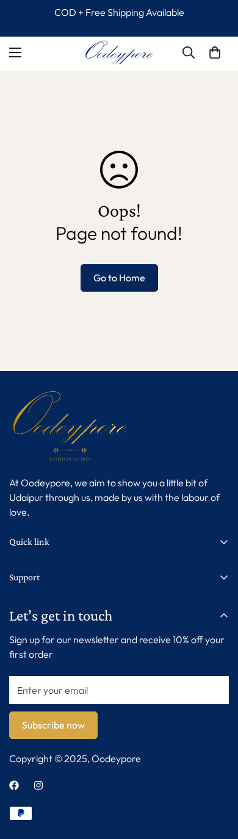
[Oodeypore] (119, 52)
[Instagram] (38, 785)
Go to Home (119, 278)
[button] (215, 52)
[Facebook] (14, 785)
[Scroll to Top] (216, 774)
